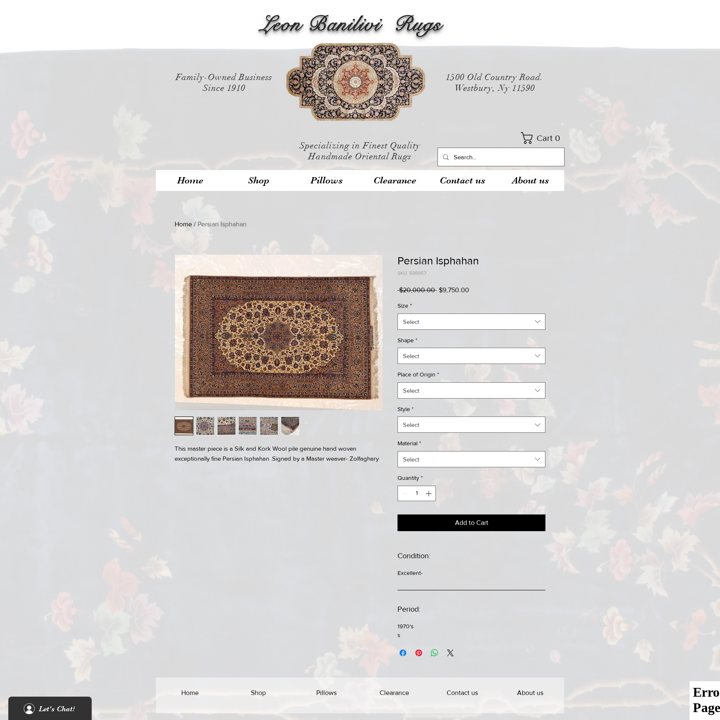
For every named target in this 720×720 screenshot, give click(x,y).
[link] (543, 138)
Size (405, 305)
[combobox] (471, 322)
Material (409, 443)
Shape (408, 340)
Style (406, 409)
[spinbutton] (416, 493)
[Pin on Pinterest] (419, 653)
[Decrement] (404, 493)
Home (183, 224)
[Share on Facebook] (403, 653)
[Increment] (429, 493)
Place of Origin (418, 374)
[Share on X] (450, 653)
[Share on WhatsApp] (435, 653)
